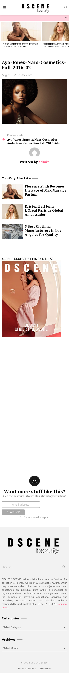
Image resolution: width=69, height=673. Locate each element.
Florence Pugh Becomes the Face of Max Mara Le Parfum (20, 45)
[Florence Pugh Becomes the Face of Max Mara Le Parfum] (21, 31)
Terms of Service (27, 669)
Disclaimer (45, 669)
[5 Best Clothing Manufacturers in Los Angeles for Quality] (12, 231)
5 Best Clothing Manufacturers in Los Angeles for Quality (43, 230)
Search (63, 567)
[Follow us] (65, 18)
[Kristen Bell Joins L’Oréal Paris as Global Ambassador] (12, 211)
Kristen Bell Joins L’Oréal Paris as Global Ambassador (44, 210)
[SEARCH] (65, 7)
